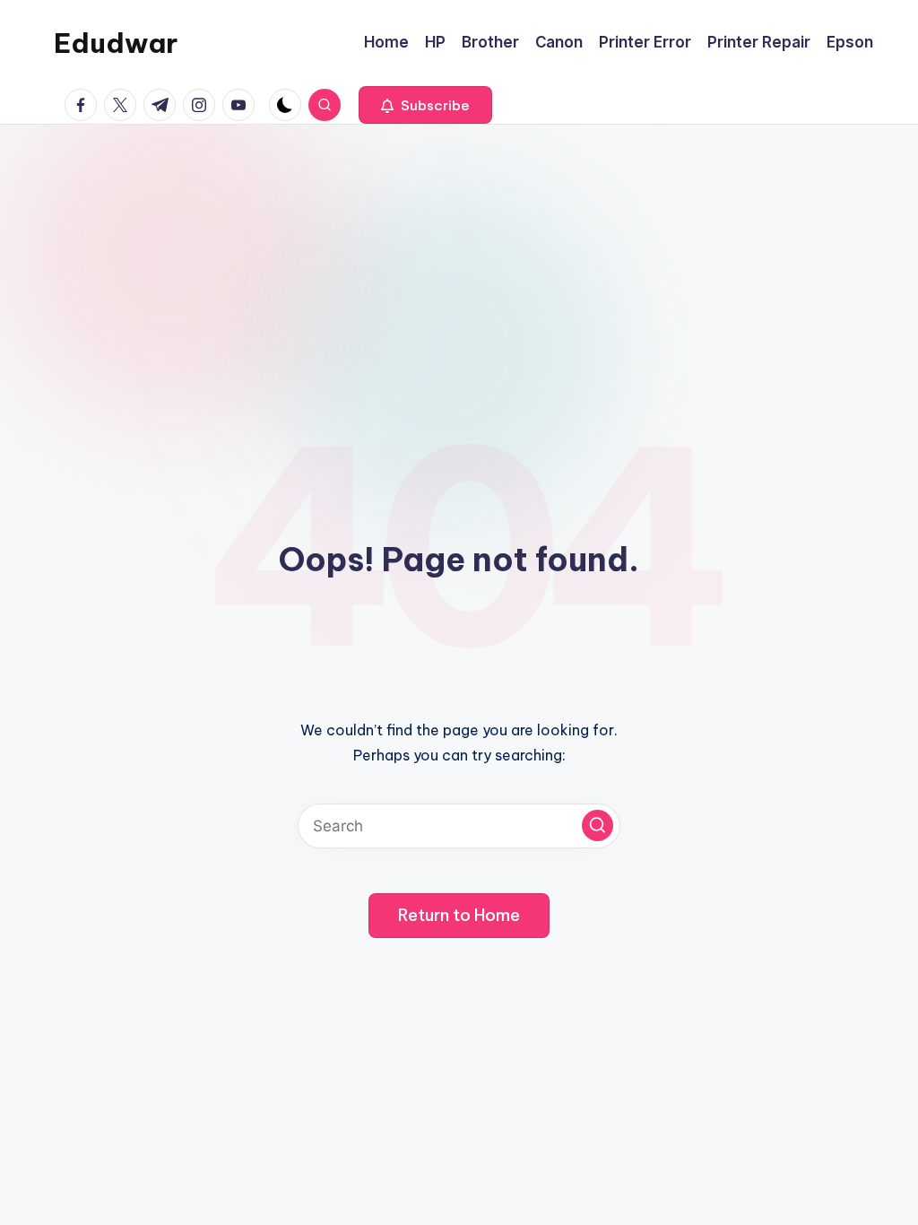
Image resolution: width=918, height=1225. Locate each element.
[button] (425, 105)
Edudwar (116, 43)
